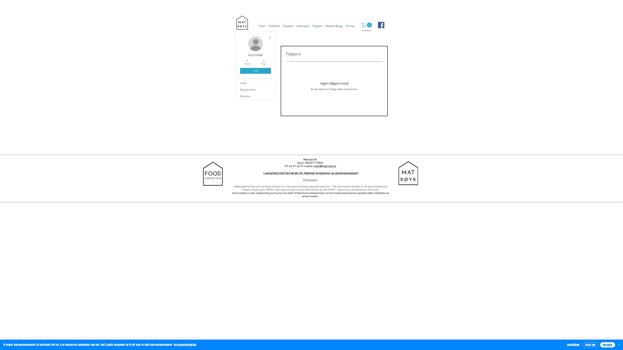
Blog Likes (245, 96)
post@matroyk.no (325, 166)
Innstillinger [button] (573, 345)
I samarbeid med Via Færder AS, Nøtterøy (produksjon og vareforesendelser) (310, 173)
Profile (243, 83)
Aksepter (607, 345)
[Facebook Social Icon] (381, 25)
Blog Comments (248, 90)
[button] (367, 25)
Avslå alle (590, 345)
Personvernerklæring (185, 345)
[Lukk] (619, 344)
